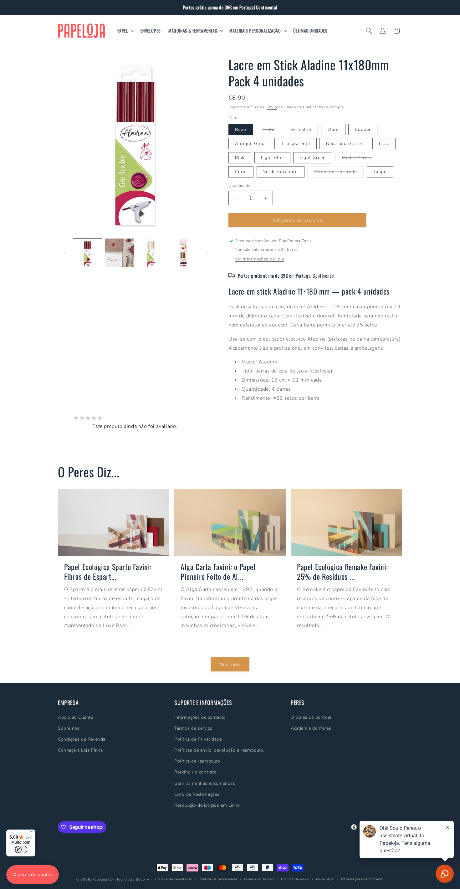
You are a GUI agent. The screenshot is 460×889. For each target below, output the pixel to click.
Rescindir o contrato (195, 772)
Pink (240, 158)
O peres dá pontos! (311, 717)
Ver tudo (230, 664)
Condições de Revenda (81, 739)
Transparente (295, 143)
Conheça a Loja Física (80, 750)
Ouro (333, 129)
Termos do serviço (259, 879)
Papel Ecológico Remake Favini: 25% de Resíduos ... (342, 571)
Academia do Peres (311, 728)
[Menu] (31, 833)
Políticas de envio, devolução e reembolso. (219, 750)
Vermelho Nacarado (339, 172)
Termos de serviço (193, 728)
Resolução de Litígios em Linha (207, 805)
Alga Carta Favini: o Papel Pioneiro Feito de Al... (218, 571)
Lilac (384, 143)
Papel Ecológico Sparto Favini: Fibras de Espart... (108, 571)
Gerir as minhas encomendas (204, 783)
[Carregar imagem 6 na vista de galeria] (151, 253)
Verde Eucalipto (280, 172)
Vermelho (300, 129)
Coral (241, 172)
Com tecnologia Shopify (128, 879)
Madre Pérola (360, 158)
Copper (363, 129)
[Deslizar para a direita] (206, 253)
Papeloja (99, 879)
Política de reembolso (197, 761)
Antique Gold (250, 143)
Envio (272, 107)
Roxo (240, 129)
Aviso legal (325, 879)
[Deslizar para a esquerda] (65, 253)
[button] (125, 30)
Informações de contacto (200, 717)
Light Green (313, 158)
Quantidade (239, 185)
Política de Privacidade (198, 739)
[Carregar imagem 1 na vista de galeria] (87, 253)
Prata (272, 130)
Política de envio (295, 879)
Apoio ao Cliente (75, 717)
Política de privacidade (217, 879)
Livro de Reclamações (197, 794)
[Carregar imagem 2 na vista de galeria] (119, 253)
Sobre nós (68, 728)
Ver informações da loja (259, 259)
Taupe (379, 172)
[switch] (21, 849)
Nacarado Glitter (344, 143)
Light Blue (272, 158)
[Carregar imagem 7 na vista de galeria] (182, 253)
